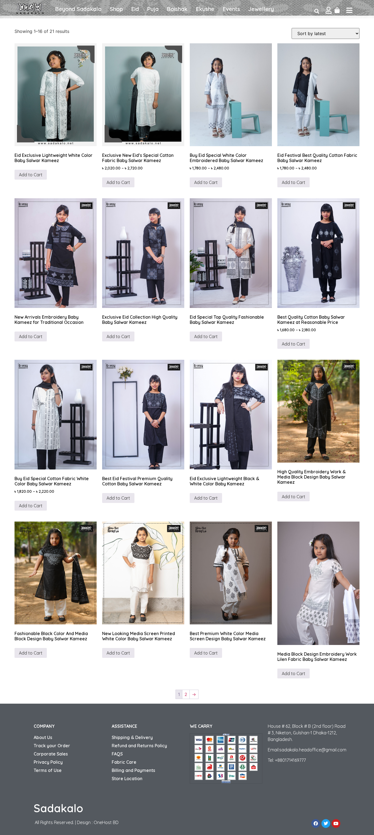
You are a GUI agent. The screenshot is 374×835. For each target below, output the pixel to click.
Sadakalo (58, 808)
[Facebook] (315, 823)
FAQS (117, 754)
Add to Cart (30, 174)
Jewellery (261, 8)
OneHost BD (106, 822)
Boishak (177, 8)
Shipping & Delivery (132, 737)
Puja (153, 8)
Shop (116, 8)
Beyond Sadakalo (78, 8)
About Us (43, 737)
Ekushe (205, 8)
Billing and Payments (133, 770)
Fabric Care (124, 762)
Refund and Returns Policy (139, 745)
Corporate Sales (51, 754)
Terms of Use (48, 770)
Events (231, 8)
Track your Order (52, 745)
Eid (135, 8)
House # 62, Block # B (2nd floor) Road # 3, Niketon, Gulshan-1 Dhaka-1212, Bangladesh (307, 732)
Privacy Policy (48, 762)
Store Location (127, 778)
